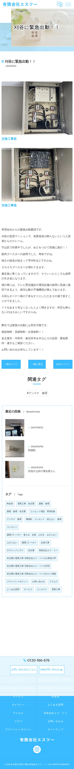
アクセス (53, 581)
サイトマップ (56, 729)
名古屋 (31, 550)
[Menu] (68, 4)
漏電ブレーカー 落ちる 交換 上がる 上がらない (32, 535)
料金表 (10, 503)
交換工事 (45, 542)
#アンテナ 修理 (37, 393)
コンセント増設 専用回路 (42, 511)
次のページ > (62, 364)
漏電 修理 (44, 503)
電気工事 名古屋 (26, 503)
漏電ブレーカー (29, 542)
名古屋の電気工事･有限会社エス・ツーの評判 (28, 566)
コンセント (12, 527)
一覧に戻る (37, 364)
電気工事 (56, 589)
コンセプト (42, 589)
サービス (28, 589)
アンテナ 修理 (14, 519)
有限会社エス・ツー (48, 550)
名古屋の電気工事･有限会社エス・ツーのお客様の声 (31, 558)
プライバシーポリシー (17, 581)
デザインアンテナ (15, 550)
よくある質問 (13, 589)
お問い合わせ (38, 581)
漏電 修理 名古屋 (16, 511)
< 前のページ (11, 364)
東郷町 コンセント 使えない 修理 (43, 519)
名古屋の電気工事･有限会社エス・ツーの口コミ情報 (31, 574)
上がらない (12, 542)
